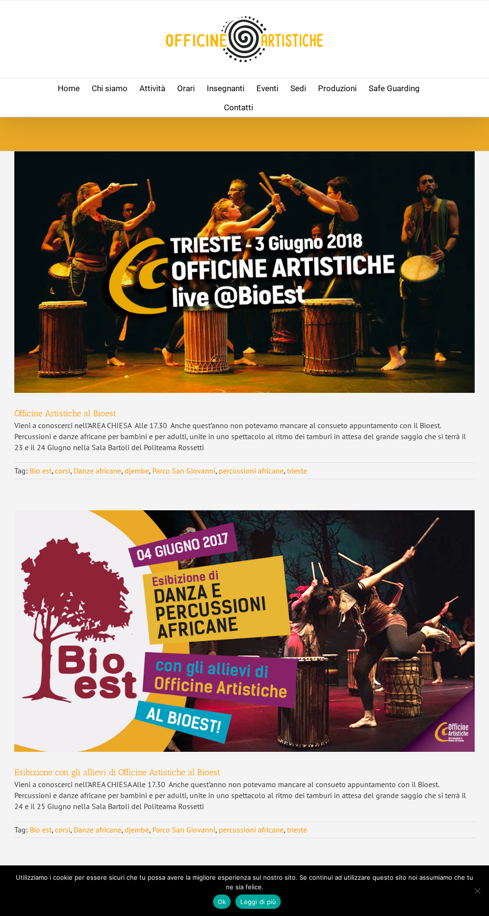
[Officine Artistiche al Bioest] (244, 272)
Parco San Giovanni (183, 470)
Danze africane (97, 470)
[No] (477, 890)
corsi (62, 470)
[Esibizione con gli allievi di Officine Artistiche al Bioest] (244, 631)
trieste (297, 470)
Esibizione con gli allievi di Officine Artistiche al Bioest (117, 772)
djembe (137, 470)
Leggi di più (258, 901)
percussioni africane (251, 470)
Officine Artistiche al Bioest (65, 413)
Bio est (41, 470)
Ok (222, 901)
